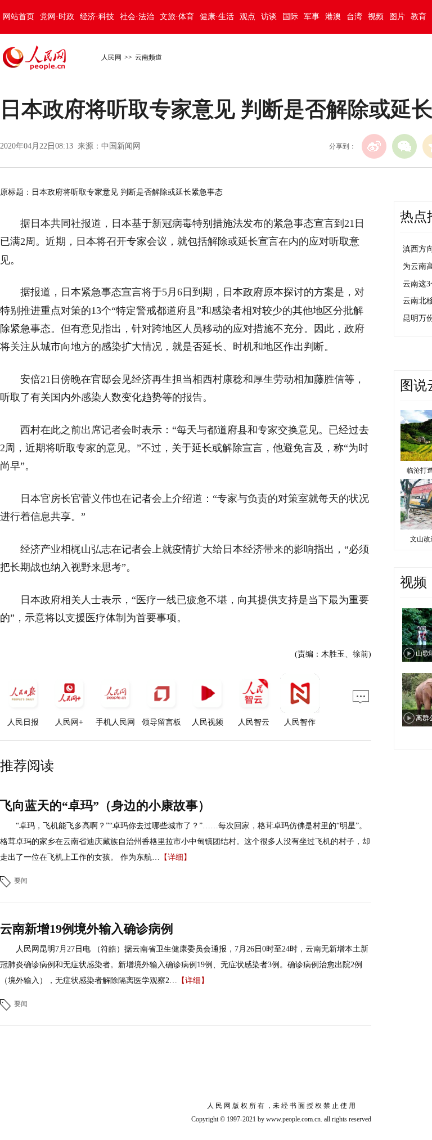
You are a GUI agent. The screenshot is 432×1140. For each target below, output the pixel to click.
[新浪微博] (374, 146)
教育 (418, 16)
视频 (376, 16)
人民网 (111, 57)
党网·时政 (57, 16)
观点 (247, 16)
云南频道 (148, 57)
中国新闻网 (121, 146)
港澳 (333, 16)
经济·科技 (97, 16)
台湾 (354, 16)
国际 (290, 16)
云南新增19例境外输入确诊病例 (86, 929)
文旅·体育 (177, 16)
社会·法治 (137, 16)
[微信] (404, 146)
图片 (397, 16)
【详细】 (175, 857)
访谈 (269, 16)
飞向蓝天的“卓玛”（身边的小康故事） (105, 805)
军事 (312, 16)
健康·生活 (217, 16)
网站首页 (18, 16)
